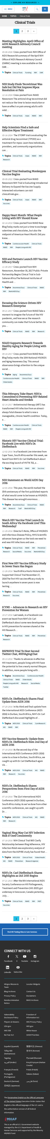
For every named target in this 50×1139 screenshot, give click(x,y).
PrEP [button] (39, 901)
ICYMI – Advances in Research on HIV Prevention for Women (25, 609)
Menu (10, 9)
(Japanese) (12, 1085)
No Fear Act (9, 1035)
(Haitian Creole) (35, 1064)
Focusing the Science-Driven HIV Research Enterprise (21, 304)
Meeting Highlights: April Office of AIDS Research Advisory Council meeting (23, 44)
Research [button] (6, 160)
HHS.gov (29, 1026)
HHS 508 (7, 1030)
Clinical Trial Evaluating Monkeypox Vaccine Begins (24, 173)
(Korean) (33, 1050)
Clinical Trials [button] (17, 72)
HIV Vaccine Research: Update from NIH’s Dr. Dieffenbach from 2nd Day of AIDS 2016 (25, 741)
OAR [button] (41, 72)
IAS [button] (4, 727)
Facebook (8, 961)
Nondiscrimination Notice (11, 1001)
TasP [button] (20, 508)
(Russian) (34, 1058)
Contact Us (30, 991)
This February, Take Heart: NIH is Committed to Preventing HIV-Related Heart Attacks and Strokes (24, 396)
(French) (11, 1069)
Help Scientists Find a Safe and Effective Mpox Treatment (20, 129)
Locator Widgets (33, 984)
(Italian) (32, 1074)
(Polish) (32, 1069)
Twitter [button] (5, 687)
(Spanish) (11, 1046)
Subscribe (18, 972)
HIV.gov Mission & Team (11, 985)
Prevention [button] (41, 548)
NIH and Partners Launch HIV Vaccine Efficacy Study (25, 260)
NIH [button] (35, 72)
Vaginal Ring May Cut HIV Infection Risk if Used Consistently (23, 834)
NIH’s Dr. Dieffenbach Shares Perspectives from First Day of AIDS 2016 (23, 788)
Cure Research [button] (40, 723)
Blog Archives (10, 991)
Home (4, 16)
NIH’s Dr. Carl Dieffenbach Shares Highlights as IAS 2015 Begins (22, 874)
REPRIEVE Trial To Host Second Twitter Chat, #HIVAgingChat (20, 652)
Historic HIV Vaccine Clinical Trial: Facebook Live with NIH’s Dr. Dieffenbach (22, 443)
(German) (11, 1081)
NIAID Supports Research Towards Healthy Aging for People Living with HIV (24, 346)
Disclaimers (31, 996)
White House (31, 1030)
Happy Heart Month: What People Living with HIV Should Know (22, 217)
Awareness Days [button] (18, 287)
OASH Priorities (32, 1035)
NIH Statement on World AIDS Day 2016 (22, 481)
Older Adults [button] (7, 382)
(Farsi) (32, 1081)
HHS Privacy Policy (34, 1022)
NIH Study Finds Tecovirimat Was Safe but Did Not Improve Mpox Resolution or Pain (22, 87)
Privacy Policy (10, 996)
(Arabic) (10, 1062)
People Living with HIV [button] (23, 247)
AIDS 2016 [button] (16, 723)
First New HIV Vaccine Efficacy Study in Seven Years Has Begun (24, 565)
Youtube (24, 961)
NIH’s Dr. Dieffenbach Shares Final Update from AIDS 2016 (22, 700)
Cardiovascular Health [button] (21, 244)
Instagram (35, 961)
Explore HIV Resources (25, 2)
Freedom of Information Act (32, 1016)
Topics (13, 16)
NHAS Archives (32, 1000)
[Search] (37, 9)
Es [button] (45, 9)
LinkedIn (7, 972)
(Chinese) (34, 1046)
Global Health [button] (40, 857)
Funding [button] (28, 72)
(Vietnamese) (9, 1052)
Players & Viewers (11, 1022)
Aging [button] (15, 375)
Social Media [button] (17, 552)
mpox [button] (27, 116)
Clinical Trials (25, 16)
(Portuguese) (9, 1075)
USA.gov (7, 1026)
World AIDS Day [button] (14, 291)
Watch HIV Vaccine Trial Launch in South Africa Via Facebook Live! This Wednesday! (23, 523)
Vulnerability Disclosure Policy (11, 1016)
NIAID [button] (34, 116)
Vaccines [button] (6, 203)
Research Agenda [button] (32, 861)
